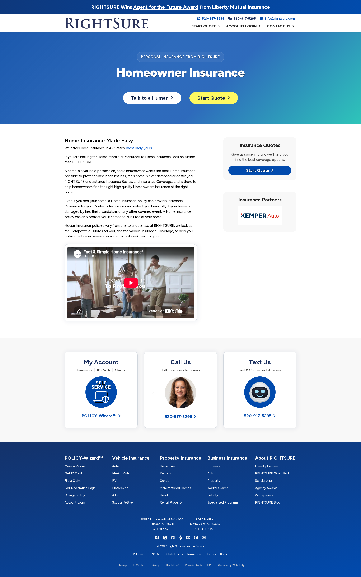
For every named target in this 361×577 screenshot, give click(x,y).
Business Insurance (227, 458)
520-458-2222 (205, 529)
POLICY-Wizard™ (98, 415)
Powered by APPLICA (198, 565)
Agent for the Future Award (165, 7)
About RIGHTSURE (275, 458)
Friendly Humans (266, 466)
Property (213, 481)
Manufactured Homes (175, 488)
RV (114, 481)
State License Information (183, 554)
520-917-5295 (178, 416)
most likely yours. (139, 148)
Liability (212, 495)
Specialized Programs (222, 502)
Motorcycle (120, 488)
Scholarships (264, 481)
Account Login (75, 502)
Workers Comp (218, 488)
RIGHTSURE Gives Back (272, 473)
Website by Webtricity (231, 565)
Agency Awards (266, 488)
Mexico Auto (121, 473)
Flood (164, 495)
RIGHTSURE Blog (267, 502)
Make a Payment (77, 466)
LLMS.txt (138, 565)
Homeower (168, 466)
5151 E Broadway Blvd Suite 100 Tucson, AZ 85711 (162, 522)
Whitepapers (264, 495)
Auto (115, 466)
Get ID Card (73, 473)
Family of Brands (218, 554)
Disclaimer (172, 565)
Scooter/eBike (122, 502)
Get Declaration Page (80, 488)
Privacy (155, 565)
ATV (115, 495)
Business (213, 466)
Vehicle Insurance (131, 458)
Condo (164, 481)
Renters (165, 473)
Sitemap (122, 565)
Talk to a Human (149, 98)
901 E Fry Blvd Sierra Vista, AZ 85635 (205, 522)
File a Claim (73, 481)
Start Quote (211, 98)
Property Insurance (180, 458)
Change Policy (75, 495)
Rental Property (171, 502)
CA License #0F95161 (146, 554)
